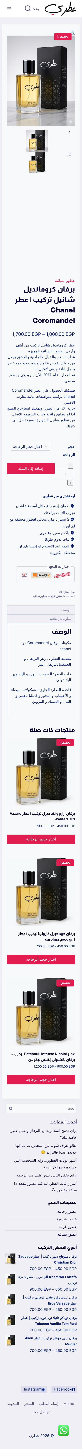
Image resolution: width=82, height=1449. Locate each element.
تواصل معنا (41, 1412)
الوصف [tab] (66, 610)
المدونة (13, 1403)
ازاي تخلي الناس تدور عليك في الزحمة (47, 1175)
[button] (72, 32)
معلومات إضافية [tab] (60, 619)
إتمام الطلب (48, 1403)
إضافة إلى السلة (30, 468)
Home (69, 1403)
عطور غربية (68, 1226)
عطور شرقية (55, 596)
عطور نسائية (65, 280)
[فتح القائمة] (9, 8)
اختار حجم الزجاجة (41, 839)
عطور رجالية (67, 1211)
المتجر (29, 1403)
